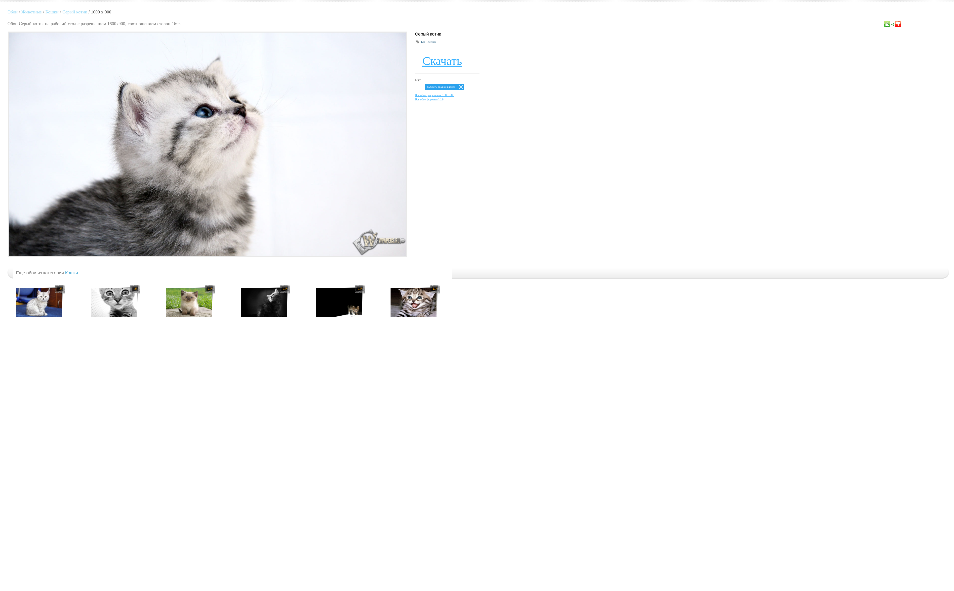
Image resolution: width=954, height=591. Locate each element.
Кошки (71, 272)
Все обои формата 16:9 (429, 99)
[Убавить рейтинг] (898, 24)
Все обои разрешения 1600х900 (434, 95)
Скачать (442, 60)
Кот (423, 42)
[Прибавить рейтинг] (887, 24)
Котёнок (432, 42)
